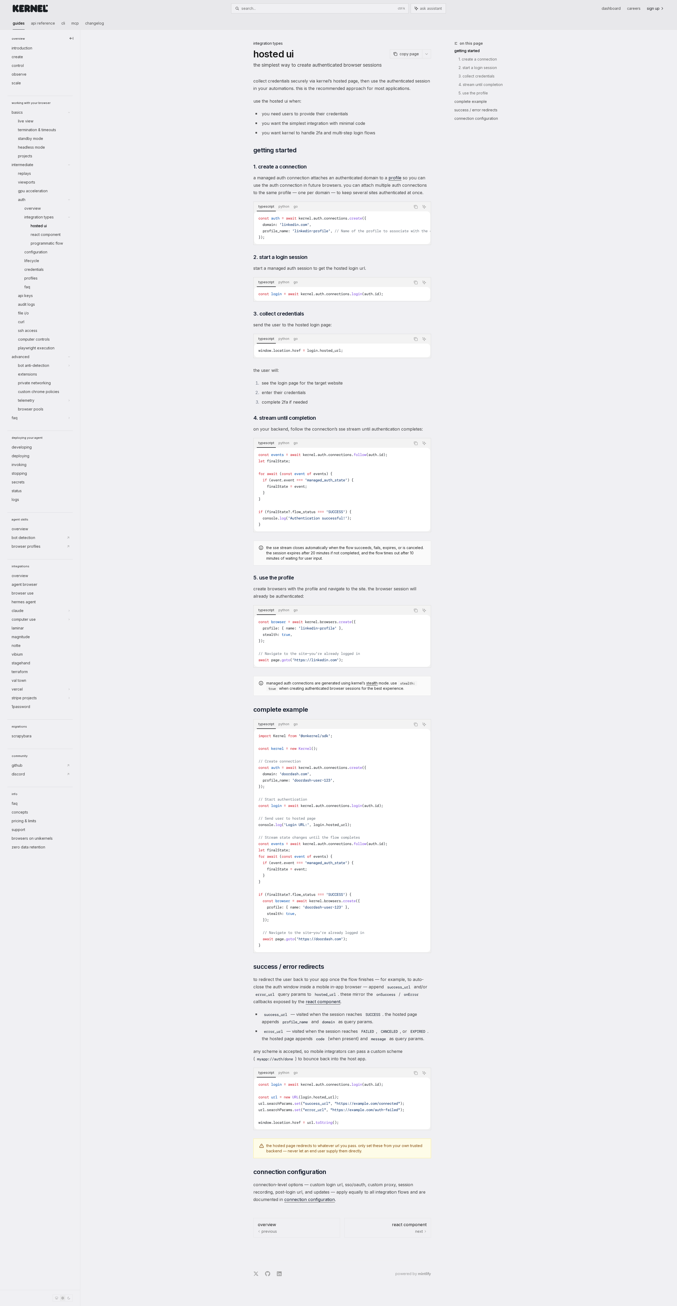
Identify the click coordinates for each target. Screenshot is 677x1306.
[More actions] (426, 53)
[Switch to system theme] (56, 1298)
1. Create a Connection (478, 59)
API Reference (43, 23)
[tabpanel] (342, 227)
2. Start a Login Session (478, 67)
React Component (323, 1001)
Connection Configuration (476, 118)
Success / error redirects (475, 110)
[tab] (266, 206)
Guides (19, 23)
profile (394, 177)
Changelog (94, 23)
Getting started (467, 50)
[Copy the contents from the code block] (415, 206)
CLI (63, 23)
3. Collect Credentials (477, 76)
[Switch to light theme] (62, 1298)
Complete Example (470, 101)
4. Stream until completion (481, 84)
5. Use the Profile (473, 93)
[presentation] (342, 227)
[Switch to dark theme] (68, 1298)
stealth (372, 683)
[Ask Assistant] (424, 206)
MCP (75, 23)
